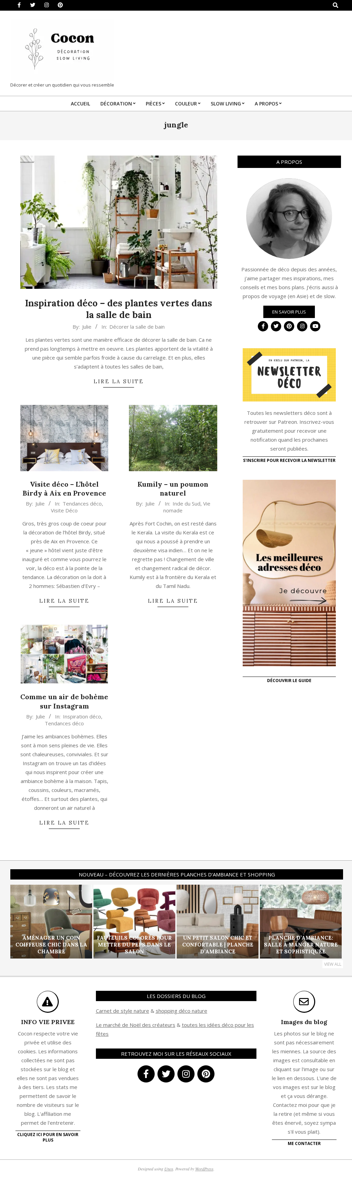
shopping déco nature (181, 1010)
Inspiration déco (82, 716)
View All (332, 964)
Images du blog (304, 1022)
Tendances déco (82, 503)
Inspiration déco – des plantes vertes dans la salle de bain (118, 309)
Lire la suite (119, 381)
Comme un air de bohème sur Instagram (64, 701)
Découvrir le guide (289, 680)
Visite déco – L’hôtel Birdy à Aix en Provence (64, 489)
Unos (168, 1168)
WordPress (204, 1168)
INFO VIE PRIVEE (48, 1022)
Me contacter (304, 1143)
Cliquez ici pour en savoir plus (47, 1137)
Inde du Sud (186, 503)
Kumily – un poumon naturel (173, 489)
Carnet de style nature (122, 1010)
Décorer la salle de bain (137, 326)
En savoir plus (289, 312)
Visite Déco (64, 510)
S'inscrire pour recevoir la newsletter (289, 460)
